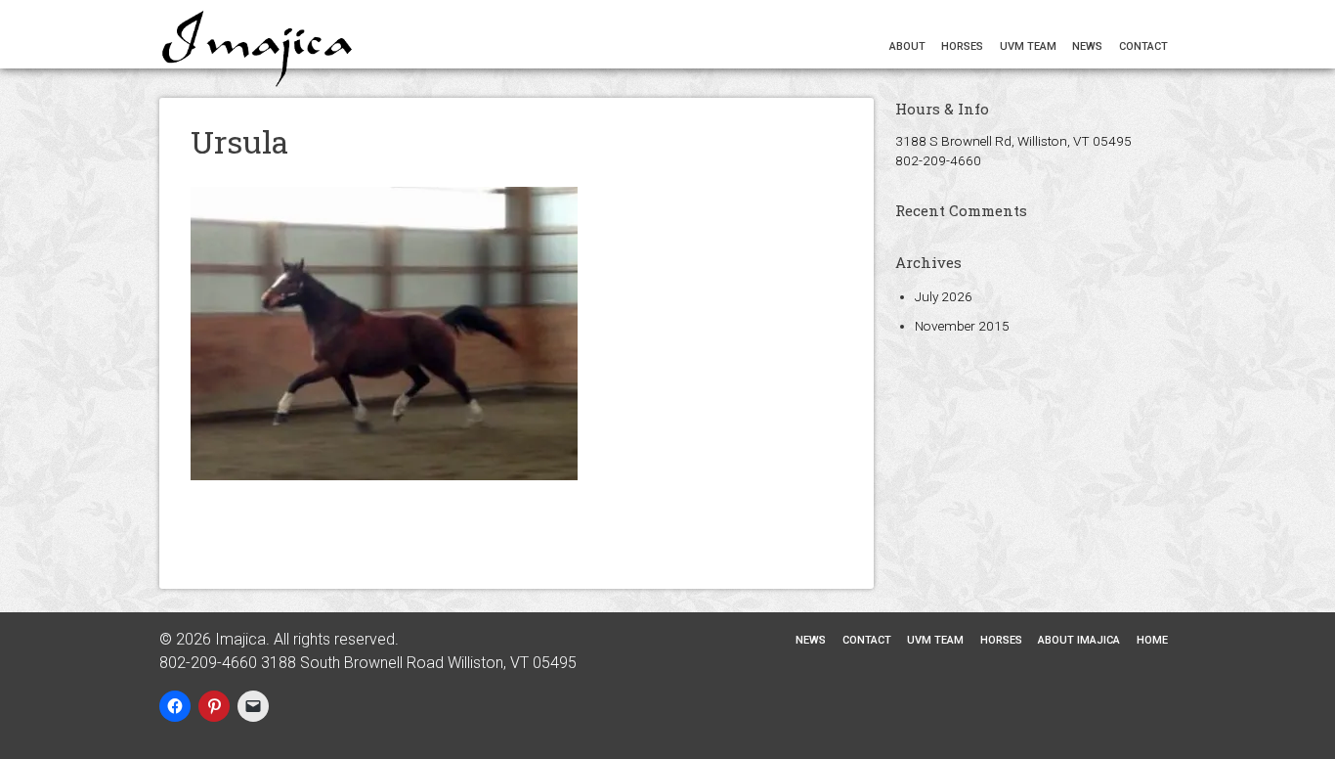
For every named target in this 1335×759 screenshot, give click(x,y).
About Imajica (1079, 640)
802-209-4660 (938, 160)
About (907, 46)
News (1087, 46)
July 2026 (943, 296)
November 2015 (962, 326)
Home (1152, 640)
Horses (962, 46)
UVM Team (1028, 46)
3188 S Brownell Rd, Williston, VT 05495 (1013, 141)
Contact (1143, 46)
